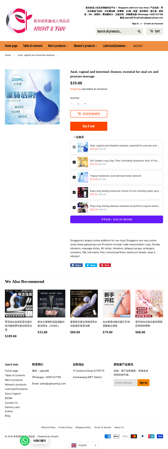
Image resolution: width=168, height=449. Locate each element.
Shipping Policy (83, 427)
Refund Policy (48, 427)
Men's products (57, 46)
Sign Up (143, 382)
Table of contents (32, 46)
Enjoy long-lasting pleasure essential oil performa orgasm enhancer (125, 206)
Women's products (85, 46)
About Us (119, 427)
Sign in (135, 23)
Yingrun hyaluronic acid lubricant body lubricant (115, 175)
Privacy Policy (65, 427)
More (137, 46)
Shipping (75, 89)
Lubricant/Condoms (114, 46)
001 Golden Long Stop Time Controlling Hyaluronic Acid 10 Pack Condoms (125, 160)
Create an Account (153, 23)
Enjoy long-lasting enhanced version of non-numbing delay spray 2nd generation (125, 190)
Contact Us (11, 402)
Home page (11, 46)
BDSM (8, 398)
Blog (7, 415)
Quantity (74, 97)
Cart (157, 31)
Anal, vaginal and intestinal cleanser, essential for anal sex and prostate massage (125, 145)
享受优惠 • (116, 219)
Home (8, 55)
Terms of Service (102, 427)
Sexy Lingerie (13, 393)
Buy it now (89, 126)
